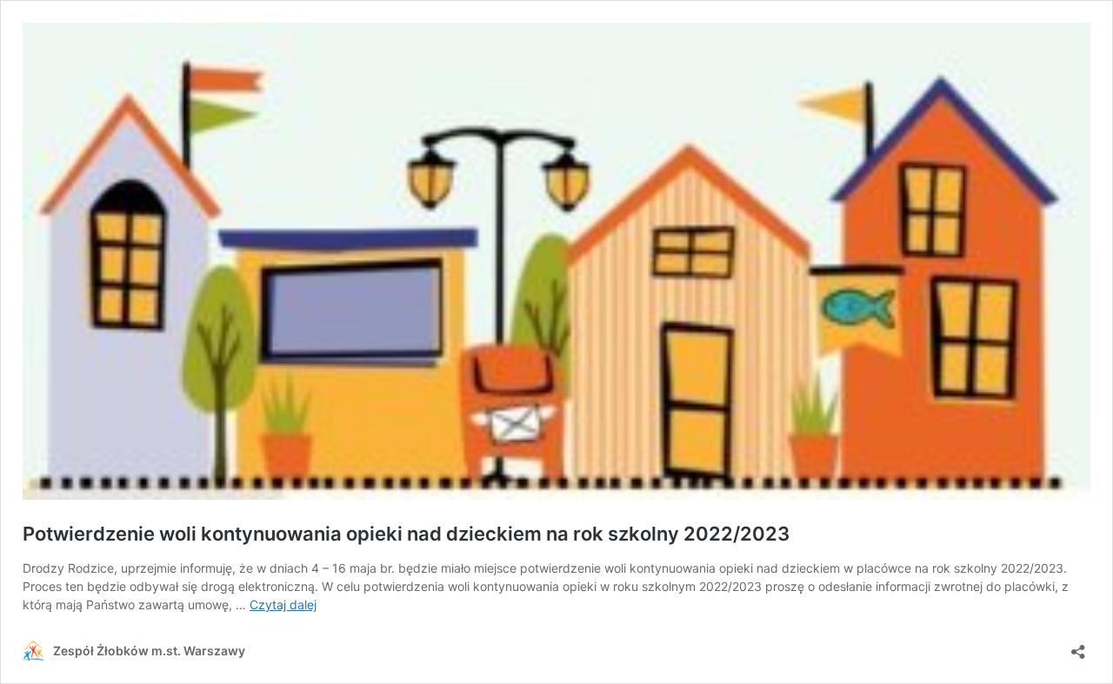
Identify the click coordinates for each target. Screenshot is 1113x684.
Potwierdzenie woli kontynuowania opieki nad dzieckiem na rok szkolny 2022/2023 (406, 533)
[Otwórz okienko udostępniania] (1078, 646)
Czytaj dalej (283, 604)
